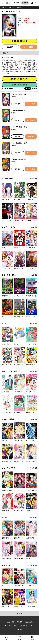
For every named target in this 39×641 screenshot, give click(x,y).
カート (19, 639)
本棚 (32, 639)
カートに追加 (28, 47)
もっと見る (33, 178)
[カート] (36, 3)
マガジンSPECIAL (30, 23)
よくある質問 (10, 622)
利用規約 (19, 622)
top (3, 7)
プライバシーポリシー (10, 625)
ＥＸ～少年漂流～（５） (19, 159)
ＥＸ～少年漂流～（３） (19, 127)
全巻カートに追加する (19, 85)
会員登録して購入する (19, 41)
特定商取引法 (28, 622)
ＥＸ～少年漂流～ (18, 7)
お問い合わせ (23, 625)
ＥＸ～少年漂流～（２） (19, 111)
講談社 (26, 20)
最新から (34, 88)
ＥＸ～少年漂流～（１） (19, 94)
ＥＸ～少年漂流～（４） (19, 143)
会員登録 (25, 3)
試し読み (10, 47)
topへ (19, 613)
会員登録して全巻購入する (19, 79)
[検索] (32, 3)
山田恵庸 (26, 18)
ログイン (17, 3)
